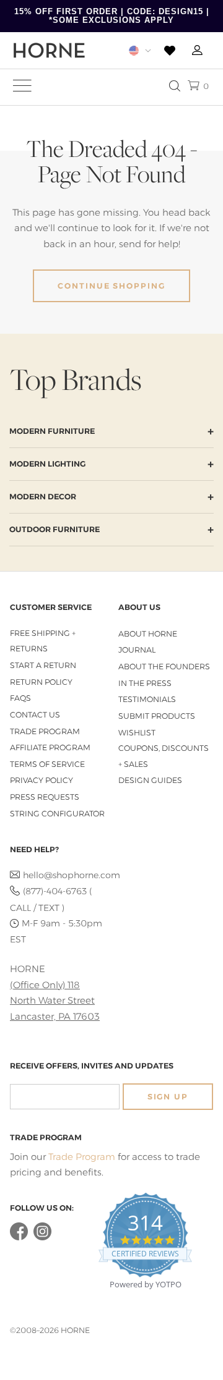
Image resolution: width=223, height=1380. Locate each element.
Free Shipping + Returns (43, 641)
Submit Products (156, 716)
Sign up (167, 1096)
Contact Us (35, 714)
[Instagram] (42, 1237)
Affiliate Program (50, 747)
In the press (145, 683)
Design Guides (150, 780)
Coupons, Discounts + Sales (163, 756)
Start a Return (43, 665)
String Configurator (57, 813)
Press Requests (44, 797)
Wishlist (136, 732)
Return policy (41, 682)
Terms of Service (47, 764)
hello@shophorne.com (64, 875)
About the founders (164, 666)
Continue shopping (111, 285)
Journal (136, 649)
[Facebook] (19, 1237)
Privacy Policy (41, 780)
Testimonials (147, 699)
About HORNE (147, 633)
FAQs (20, 698)
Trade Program (45, 731)
